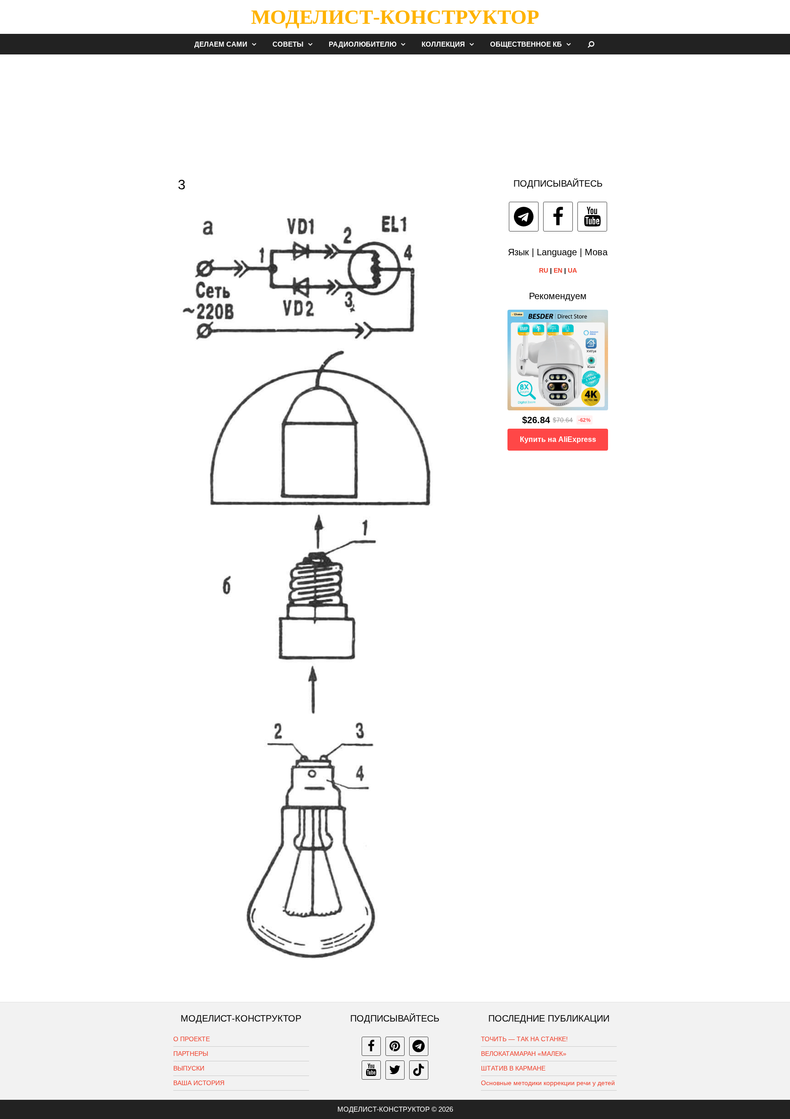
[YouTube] (592, 216)
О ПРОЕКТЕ (191, 1039)
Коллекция (443, 44)
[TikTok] (418, 1070)
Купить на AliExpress (558, 439)
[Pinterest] (395, 1046)
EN (558, 270)
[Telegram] (524, 216)
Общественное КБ (526, 44)
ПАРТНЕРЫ (190, 1053)
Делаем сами (220, 44)
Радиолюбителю (362, 44)
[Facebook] (558, 216)
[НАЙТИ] (591, 44)
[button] (256, 44)
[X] (395, 1070)
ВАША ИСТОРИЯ (198, 1083)
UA (572, 270)
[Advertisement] (395, 111)
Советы (288, 44)
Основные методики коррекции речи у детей (548, 1083)
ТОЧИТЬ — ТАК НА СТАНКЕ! (524, 1039)
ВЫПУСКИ (188, 1068)
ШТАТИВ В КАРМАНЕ (513, 1068)
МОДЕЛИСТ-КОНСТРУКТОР (395, 16)
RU (543, 270)
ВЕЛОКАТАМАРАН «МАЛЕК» (523, 1053)
